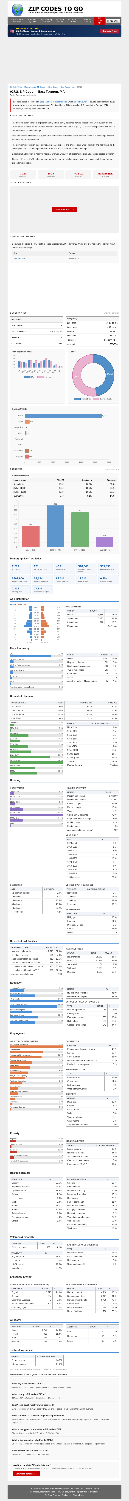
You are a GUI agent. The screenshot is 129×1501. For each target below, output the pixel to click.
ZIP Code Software (38, 1488)
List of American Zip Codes (16, 20)
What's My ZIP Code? (74, 20)
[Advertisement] (64, 60)
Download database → (26, 1474)
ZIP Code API (99, 20)
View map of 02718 (64, 209)
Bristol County (80, 102)
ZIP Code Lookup (88, 20)
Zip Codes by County (46, 20)
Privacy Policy (78, 1495)
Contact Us (66, 1495)
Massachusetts (60, 102)
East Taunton (45, 102)
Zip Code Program (52, 1495)
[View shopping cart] (113, 21)
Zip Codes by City (60, 20)
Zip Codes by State (32, 20)
